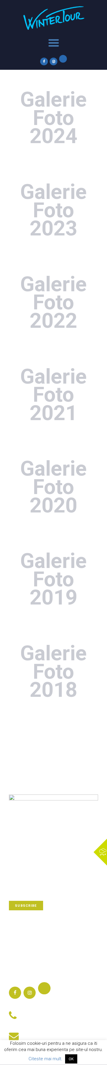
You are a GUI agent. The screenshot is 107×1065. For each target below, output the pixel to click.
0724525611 (36, 1020)
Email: (30, 1033)
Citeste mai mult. (45, 1058)
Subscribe (26, 906)
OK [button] (71, 1059)
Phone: (30, 1012)
